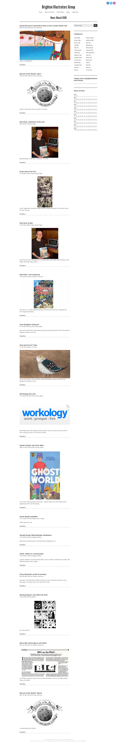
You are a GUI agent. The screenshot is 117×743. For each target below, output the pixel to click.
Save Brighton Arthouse (29, 324)
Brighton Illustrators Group (58, 7)
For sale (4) (89, 69)
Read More (23, 64)
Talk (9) (88, 62)
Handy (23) (77, 52)
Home (40, 12)
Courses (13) (77, 60)
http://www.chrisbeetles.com (47, 541)
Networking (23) (90, 52)
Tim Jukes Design (82, 740)
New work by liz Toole (28, 345)
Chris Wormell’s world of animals (33, 574)
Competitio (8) (78, 65)
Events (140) (77, 40)
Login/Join (75, 12)
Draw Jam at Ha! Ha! (28, 171)
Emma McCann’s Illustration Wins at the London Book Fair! (43, 26)
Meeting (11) (77, 62)
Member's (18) (77, 55)
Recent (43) (77, 42)
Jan (74, 95)
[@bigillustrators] (111, 3)
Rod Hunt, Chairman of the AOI (32, 122)
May (82, 99)
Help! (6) (76, 67)
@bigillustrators (90, 78)
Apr (80, 102)
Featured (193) (89, 37)
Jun (84, 99)
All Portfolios (60, 12)
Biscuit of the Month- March (31, 693)
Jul (86, 102)
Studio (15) (89, 57)
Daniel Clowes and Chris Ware (32, 445)
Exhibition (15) (78, 57)
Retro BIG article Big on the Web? (33, 643)
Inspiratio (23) (89, 50)
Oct (92, 99)
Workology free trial (28, 394)
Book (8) (88, 65)
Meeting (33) (89, 45)
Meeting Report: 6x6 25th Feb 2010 (34, 595)
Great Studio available (28, 517)
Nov (94, 99)
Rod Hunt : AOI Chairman (30, 275)
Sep (90, 99)
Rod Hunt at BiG (26, 223)
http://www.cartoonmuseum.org (29, 541)
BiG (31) (76, 47)
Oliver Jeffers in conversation (32, 554)
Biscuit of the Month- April (30, 74)
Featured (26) (77, 50)
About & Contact (49, 12)
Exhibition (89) (90, 40)
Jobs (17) (88, 55)
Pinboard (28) (89, 47)
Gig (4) (76, 69)
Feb (76, 95)
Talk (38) (76, 45)
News (68, 12)
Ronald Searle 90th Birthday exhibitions (36, 535)
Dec (96, 112)
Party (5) (88, 67)
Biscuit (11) (89, 60)
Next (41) (88, 42)
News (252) (77, 37)
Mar (78, 102)
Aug (88, 99)
